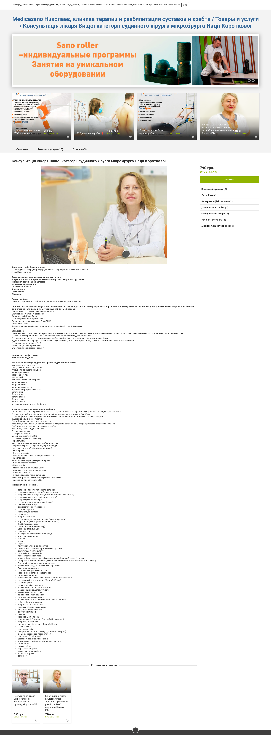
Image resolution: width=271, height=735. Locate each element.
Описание (22, 149)
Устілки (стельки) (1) (213, 219)
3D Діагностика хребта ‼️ (90, 133)
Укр (185, 4)
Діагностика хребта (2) (214, 207)
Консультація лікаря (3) (215, 213)
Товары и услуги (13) (50, 149)
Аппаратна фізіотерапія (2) (217, 201)
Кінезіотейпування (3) (214, 189)
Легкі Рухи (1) (209, 195)
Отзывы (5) (79, 149)
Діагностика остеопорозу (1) (218, 225)
